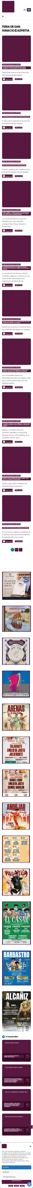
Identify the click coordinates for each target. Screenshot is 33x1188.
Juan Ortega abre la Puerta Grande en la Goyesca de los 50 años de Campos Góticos (13, 1130)
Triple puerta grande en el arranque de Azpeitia (15, 528)
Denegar (6, 1172)
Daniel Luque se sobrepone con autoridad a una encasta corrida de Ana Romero (16, 479)
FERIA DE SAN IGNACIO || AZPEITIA (11, 64)
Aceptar (6, 1167)
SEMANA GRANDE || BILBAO (12, 1042)
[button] (30, 1146)
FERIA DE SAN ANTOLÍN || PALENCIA (14, 1116)
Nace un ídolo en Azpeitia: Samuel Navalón (14, 165)
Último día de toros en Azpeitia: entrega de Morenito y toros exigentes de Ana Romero (14, 67)
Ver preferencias (9, 1177)
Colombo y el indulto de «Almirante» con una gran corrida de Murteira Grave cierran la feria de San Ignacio (16, 425)
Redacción (9, 79)
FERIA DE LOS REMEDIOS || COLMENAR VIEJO (16, 1092)
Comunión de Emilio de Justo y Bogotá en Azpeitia (16, 117)
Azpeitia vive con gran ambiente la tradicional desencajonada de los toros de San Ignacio (15, 370)
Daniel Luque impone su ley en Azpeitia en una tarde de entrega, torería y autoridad (16, 322)
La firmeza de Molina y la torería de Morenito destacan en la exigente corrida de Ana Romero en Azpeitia (16, 268)
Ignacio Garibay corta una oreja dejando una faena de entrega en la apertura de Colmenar (12, 1105)
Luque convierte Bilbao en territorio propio (11, 1056)
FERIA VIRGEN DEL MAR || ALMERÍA (13, 1067)
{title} (10, 1185)
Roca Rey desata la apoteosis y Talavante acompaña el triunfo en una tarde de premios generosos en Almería (13, 1080)
